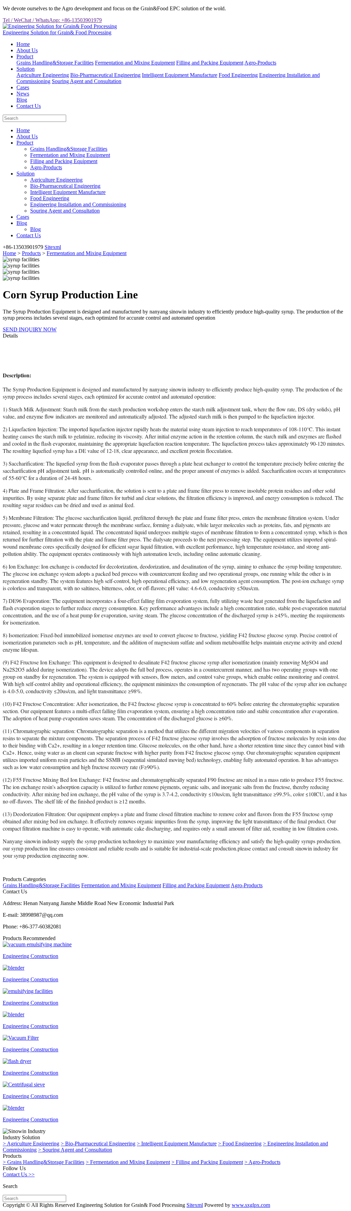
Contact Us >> (19, 1174)
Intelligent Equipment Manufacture (179, 75)
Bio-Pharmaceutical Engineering (105, 75)
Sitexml (53, 247)
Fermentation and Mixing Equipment (135, 63)
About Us (27, 50)
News (22, 93)
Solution (25, 69)
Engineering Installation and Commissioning (78, 204)
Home (23, 44)
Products (31, 253)
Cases (22, 87)
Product (24, 56)
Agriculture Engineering (42, 75)
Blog (21, 100)
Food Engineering (238, 75)
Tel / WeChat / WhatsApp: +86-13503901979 (52, 20)
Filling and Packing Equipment (209, 63)
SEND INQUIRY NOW (30, 329)
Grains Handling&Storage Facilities (55, 63)
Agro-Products (260, 63)
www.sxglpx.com (251, 1205)
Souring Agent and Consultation (86, 81)
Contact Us (28, 106)
